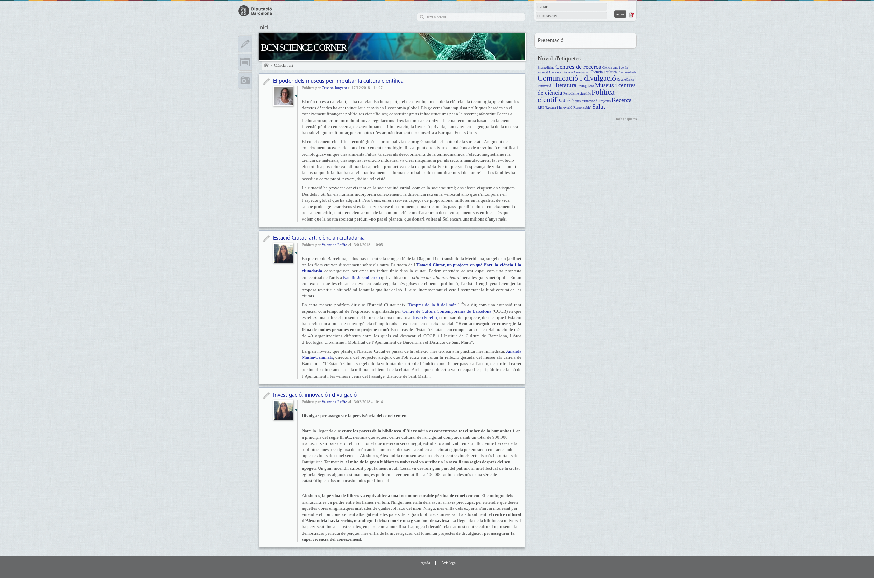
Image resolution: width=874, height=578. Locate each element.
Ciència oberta (627, 72)
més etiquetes (626, 119)
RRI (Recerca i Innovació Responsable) (564, 107)
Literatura (564, 85)
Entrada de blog (266, 81)
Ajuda (425, 563)
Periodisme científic (577, 93)
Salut (598, 106)
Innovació (544, 86)
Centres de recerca (578, 66)
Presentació (550, 40)
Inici (263, 28)
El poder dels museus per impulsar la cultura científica (338, 81)
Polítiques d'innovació (582, 101)
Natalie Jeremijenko (361, 277)
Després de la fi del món (432, 304)
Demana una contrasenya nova (631, 15)
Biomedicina (546, 67)
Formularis (245, 62)
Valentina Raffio (334, 245)
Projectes (604, 101)
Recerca (622, 100)
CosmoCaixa (625, 79)
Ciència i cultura (604, 72)
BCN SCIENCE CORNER (303, 47)
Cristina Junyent (334, 88)
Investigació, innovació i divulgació (315, 395)
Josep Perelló (425, 317)
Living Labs (585, 86)
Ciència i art (283, 65)
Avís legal (449, 563)
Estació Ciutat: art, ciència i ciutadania (319, 238)
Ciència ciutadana (561, 72)
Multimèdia (245, 80)
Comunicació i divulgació (577, 78)
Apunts (245, 43)
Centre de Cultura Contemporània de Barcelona (446, 311)
